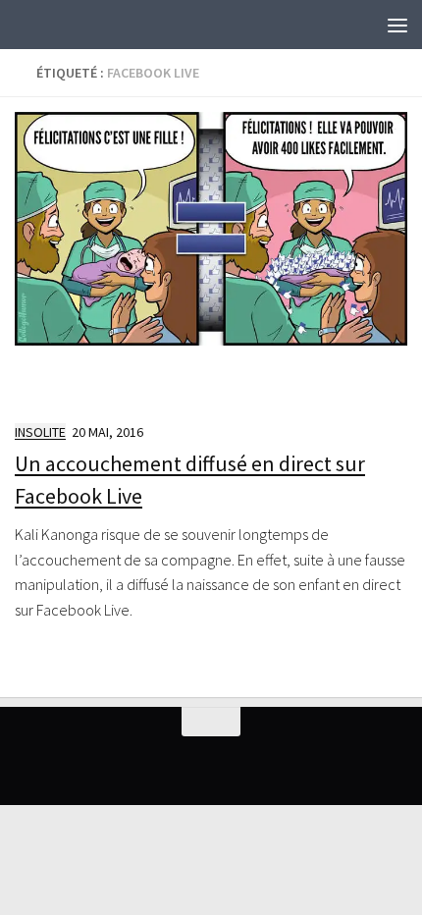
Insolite (40, 432)
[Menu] (397, 24)
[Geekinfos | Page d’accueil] (54, 24)
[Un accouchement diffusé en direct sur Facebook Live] (211, 258)
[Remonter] (211, 721)
